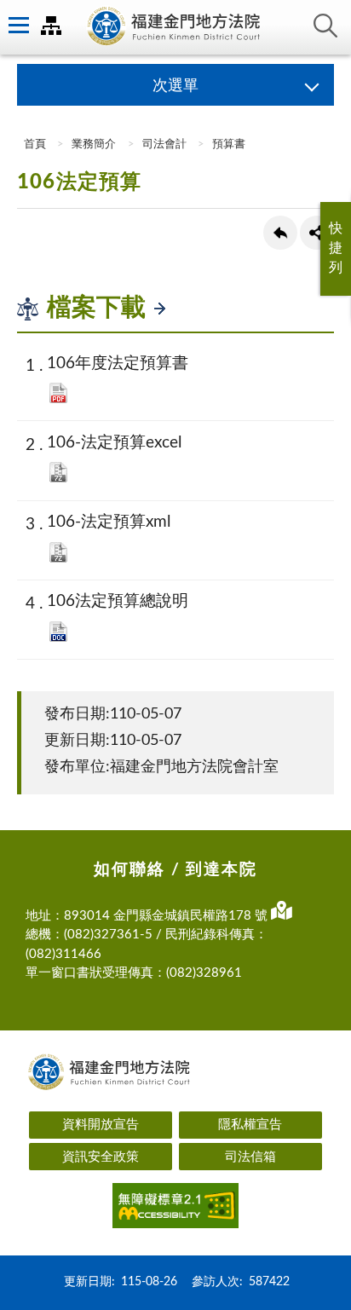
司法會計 (164, 144)
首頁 (33, 144)
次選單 (175, 86)
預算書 (228, 144)
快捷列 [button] (335, 248)
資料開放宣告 (100, 1124)
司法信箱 (250, 1157)
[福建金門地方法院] (175, 27)
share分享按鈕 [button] (317, 233)
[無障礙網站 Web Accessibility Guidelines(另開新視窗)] (175, 1208)
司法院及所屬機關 (51, 25)
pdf (58, 393)
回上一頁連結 (280, 233)
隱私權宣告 (250, 1124)
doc (58, 631)
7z (58, 472)
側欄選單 (17, 25)
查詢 (325, 25)
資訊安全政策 (100, 1157)
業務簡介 (94, 144)
